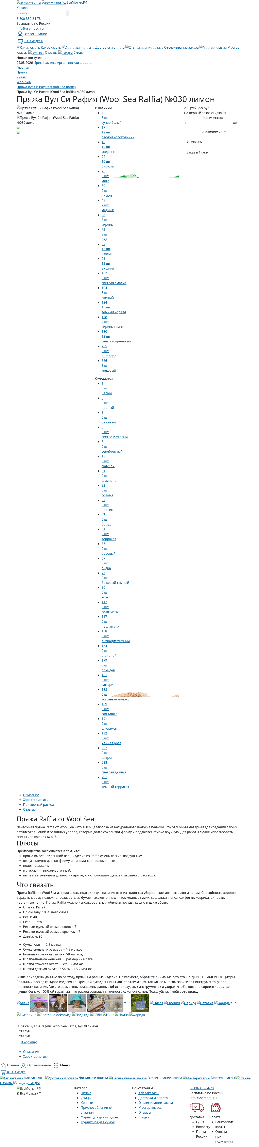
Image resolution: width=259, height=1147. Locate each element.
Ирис (38, 62)
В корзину (194, 141)
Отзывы (144, 1112)
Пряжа (86, 1093)
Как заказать (148, 1093)
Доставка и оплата (153, 1098)
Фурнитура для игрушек (100, 1117)
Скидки (144, 1117)
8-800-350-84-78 (29, 18)
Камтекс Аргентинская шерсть (67, 62)
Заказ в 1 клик (197, 152)
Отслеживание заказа (155, 1102)
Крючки (87, 1102)
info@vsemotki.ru (30, 28)
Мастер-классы (150, 1107)
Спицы (86, 1098)
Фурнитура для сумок (98, 1122)
